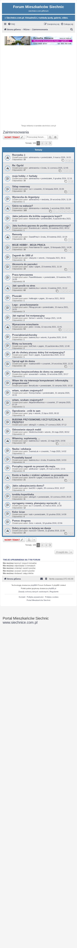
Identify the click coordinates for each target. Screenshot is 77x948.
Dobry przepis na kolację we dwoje (31, 528)
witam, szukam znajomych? (27, 390)
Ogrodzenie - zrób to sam (26, 411)
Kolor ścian (18, 512)
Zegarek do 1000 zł (22, 255)
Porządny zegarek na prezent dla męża (33, 466)
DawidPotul (33, 237)
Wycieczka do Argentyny (25, 197)
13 (68, 211)
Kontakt (22, 597)
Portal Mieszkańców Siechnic (38, 600)
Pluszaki (17, 296)
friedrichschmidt (36, 432)
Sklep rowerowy (21, 186)
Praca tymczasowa (22, 274)
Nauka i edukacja (21, 449)
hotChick (33, 346)
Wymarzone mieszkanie (25, 324)
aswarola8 (33, 374)
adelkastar (33, 469)
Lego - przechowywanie (25, 304)
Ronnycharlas (35, 393)
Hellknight (33, 298)
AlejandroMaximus (37, 402)
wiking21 (32, 425)
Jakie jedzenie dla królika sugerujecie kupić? (37, 216)
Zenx (31, 523)
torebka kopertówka (23, 494)
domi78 (32, 478)
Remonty (17, 234)
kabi (30, 514)
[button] (50, 143)
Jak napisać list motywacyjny (28, 315)
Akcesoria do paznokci (24, 264)
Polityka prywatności (35, 597)
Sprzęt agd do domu (23, 361)
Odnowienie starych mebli (26, 429)
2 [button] (42, 143)
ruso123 (32, 531)
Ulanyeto (33, 258)
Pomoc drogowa (21, 520)
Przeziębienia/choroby (24, 335)
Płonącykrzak (35, 307)
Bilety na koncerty (22, 343)
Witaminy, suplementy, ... (26, 438)
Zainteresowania (16, 132)
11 (60, 211)
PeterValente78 (35, 247)
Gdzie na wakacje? (22, 205)
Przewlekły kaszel (22, 457)
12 (64, 211)
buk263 (32, 488)
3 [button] (46, 143)
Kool (31, 355)
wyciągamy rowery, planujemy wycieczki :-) (36, 503)
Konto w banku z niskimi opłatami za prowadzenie (40, 475)
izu (30, 506)
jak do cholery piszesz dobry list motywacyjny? (38, 352)
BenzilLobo (33, 386)
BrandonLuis (34, 228)
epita (31, 267)
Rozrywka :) (18, 155)
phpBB (33, 585)
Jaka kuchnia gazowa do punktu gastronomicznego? (41, 225)
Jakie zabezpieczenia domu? (28, 485)
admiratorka (34, 157)
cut (30, 189)
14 (72, 211)
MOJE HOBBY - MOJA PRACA (28, 245)
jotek (31, 327)
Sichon (32, 318)
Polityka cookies (51, 597)
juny (30, 413)
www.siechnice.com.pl (20, 622)
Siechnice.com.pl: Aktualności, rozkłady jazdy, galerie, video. (37, 18)
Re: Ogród (17, 165)
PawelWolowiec (35, 277)
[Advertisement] (38, 85)
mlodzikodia (34, 219)
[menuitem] (11, 24)
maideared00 (34, 364)
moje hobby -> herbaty (24, 176)
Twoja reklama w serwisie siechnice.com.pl (38, 126)
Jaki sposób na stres (23, 285)
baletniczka (34, 288)
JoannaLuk (33, 451)
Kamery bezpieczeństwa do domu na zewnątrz (38, 371)
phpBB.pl (52, 588)
